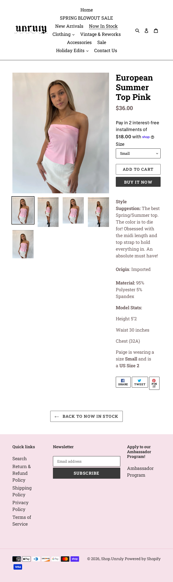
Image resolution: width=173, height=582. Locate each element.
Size (120, 144)
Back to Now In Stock (89, 416)
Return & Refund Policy (21, 473)
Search (19, 458)
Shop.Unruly (112, 558)
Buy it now (138, 182)
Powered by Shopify (143, 558)
